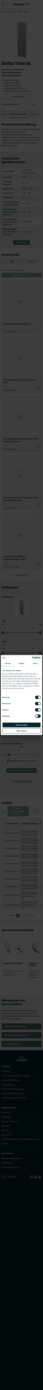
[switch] (38, 703)
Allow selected (21, 731)
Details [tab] (21, 663)
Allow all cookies (21, 725)
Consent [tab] (8, 663)
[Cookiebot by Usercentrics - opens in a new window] (32, 657)
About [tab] (35, 663)
